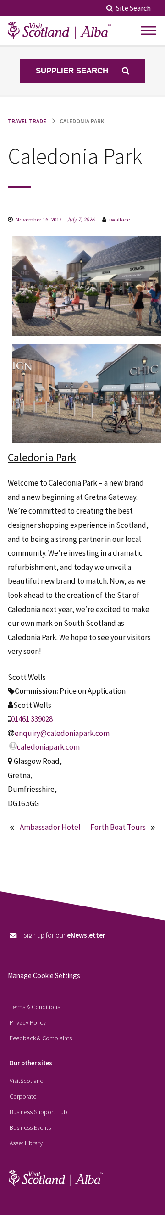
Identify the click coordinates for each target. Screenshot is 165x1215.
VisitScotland (27, 1081)
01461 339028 (32, 719)
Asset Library (26, 1143)
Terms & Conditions (35, 1007)
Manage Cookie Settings (44, 975)
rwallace (119, 219)
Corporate (23, 1096)
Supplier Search (73, 70)
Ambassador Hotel (50, 827)
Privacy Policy (28, 1022)
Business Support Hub (38, 1112)
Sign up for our (64, 935)
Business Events (30, 1127)
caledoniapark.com (48, 747)
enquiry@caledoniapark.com (62, 733)
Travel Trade (27, 121)
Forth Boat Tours (118, 827)
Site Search (133, 7)
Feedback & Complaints (41, 1038)
